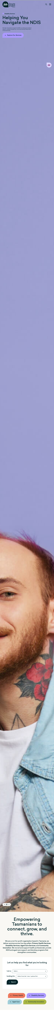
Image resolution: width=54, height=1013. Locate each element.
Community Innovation (36, 1002)
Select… (16, 971)
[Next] (8, 905)
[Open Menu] (50, 4)
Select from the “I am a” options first (28, 976)
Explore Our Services (14, 35)
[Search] (46, 4)
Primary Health (18, 995)
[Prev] (4, 905)
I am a (9, 971)
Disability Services (37, 995)
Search (13, 982)
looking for (11, 976)
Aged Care (16, 1002)
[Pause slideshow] (7, 904)
